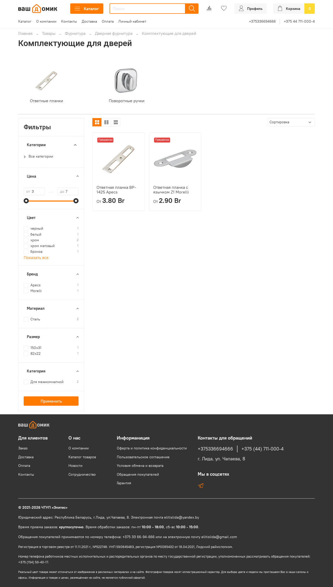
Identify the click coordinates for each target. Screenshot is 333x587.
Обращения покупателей (138, 474)
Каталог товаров (82, 457)
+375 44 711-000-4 (299, 21)
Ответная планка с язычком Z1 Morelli (171, 190)
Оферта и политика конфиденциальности (152, 448)
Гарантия (124, 483)
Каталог (91, 8)
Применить (51, 401)
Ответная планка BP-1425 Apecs (116, 190)
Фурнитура (75, 33)
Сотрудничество (82, 474)
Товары (48, 33)
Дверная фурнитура (113, 33)
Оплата (108, 21)
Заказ (23, 448)
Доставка (89, 21)
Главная (25, 33)
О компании (46, 21)
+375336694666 (262, 21)
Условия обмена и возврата (140, 465)
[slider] (26, 201)
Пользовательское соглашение (143, 457)
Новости (75, 465)
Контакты (69, 21)
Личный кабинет (132, 21)
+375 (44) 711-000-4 (262, 449)
